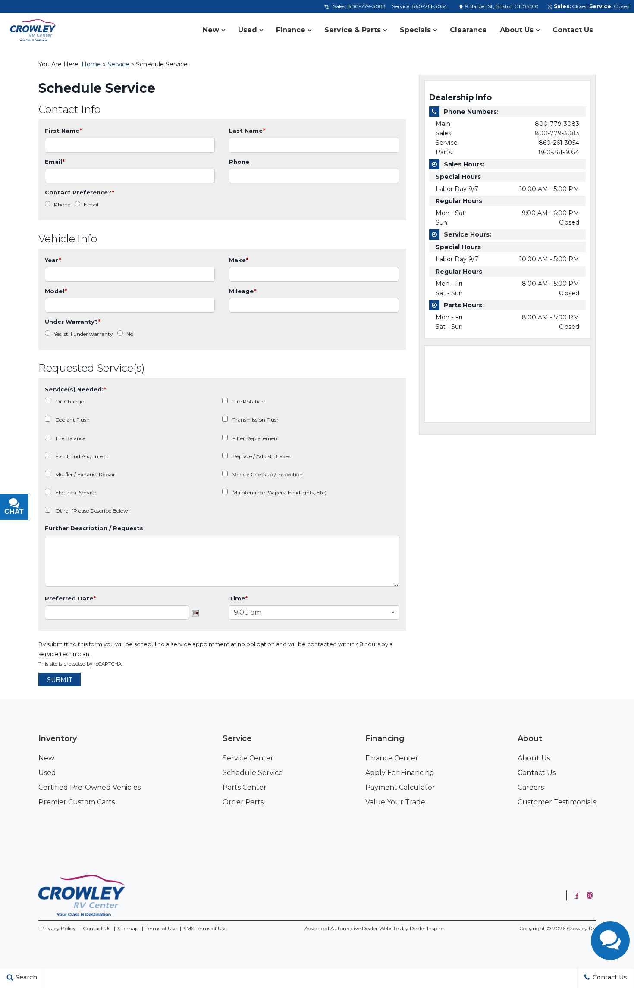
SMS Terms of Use (204, 928)
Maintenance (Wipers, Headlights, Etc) (279, 492)
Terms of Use (160, 928)
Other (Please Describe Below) (92, 510)
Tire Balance (70, 438)
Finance (290, 30)
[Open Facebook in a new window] (576, 895)
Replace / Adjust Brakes (261, 456)
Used (247, 30)
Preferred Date (70, 598)
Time (238, 598)
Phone (239, 161)
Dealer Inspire (426, 928)
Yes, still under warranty (83, 334)
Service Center (248, 758)
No (129, 334)
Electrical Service (75, 492)
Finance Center (391, 758)
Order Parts (243, 802)
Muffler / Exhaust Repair (85, 474)
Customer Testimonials (557, 802)
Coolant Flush (72, 419)
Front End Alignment (82, 456)
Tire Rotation (248, 401)
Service (118, 64)
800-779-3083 (367, 6)
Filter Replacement (255, 438)
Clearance (468, 30)
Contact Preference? (79, 192)
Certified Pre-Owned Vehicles (89, 787)
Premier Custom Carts (76, 802)
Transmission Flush (256, 419)
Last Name (247, 130)
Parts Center (245, 787)
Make (238, 259)
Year (53, 259)
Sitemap (127, 928)
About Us (517, 30)
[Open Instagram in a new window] (589, 895)
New (211, 30)
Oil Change (69, 401)
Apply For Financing (399, 773)
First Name (63, 130)
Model (56, 291)
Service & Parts (352, 30)
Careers (531, 787)
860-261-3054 (429, 6)
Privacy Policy (58, 928)
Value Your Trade (395, 802)
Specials (415, 30)
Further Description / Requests (94, 528)
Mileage (242, 291)
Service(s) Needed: (75, 389)
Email (55, 161)
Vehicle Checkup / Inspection (267, 474)
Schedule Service (253, 773)
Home (91, 64)
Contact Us (572, 30)
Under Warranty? (72, 321)
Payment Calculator (400, 787)
